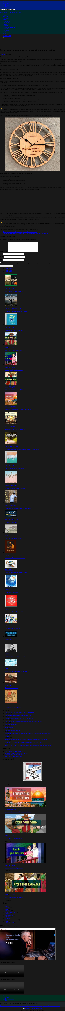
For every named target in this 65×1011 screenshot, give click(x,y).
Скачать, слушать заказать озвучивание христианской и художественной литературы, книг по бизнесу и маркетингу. (30, 1006)
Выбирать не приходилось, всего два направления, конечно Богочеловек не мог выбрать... (28, 733)
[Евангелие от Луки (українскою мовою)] (10, 552)
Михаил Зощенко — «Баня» (11, 688)
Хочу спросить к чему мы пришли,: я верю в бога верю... (19, 712)
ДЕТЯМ (5, 19)
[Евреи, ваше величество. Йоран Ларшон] (11, 424)
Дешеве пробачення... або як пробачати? (15, 488)
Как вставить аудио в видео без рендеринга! (16, 671)
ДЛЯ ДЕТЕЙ (12, 347)
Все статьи (6, 3)
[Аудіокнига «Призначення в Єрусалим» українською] (11, 404)
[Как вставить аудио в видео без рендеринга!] (11, 665)
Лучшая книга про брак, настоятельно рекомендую (18, 715)
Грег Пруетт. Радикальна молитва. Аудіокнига (16, 311)
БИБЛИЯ (5, 16)
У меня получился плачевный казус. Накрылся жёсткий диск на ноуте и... (23, 721)
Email (1, 257)
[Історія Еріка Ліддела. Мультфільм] (11, 364)
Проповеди (6, 30)
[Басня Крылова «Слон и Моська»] (11, 702)
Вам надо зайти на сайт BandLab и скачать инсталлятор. (19, 718)
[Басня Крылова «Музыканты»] (11, 623)
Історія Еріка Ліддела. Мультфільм (14, 370)
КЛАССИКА (6, 18)
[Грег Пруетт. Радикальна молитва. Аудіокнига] (11, 306)
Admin (3, 54)
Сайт (1, 260)
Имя (1, 254)
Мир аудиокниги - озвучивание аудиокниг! (10, 12)
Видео (4, 31)
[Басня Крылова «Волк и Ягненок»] (11, 532)
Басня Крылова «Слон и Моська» (13, 708)
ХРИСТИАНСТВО (9, 288)
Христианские (6, 21)
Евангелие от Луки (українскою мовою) (15, 558)
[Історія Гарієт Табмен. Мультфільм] (11, 344)
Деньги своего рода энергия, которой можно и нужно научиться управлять (24, 742)
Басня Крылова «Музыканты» (12, 628)
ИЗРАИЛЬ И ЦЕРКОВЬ (10, 407)
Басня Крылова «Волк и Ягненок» (13, 538)
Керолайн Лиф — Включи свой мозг (14, 330)
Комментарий (4, 251)
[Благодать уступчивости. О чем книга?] (11, 463)
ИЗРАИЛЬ (5, 25)
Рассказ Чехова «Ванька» (11, 592)
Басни (6, 535)
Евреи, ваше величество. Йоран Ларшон (15, 429)
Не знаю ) (7, 736)
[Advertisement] (29, 43)
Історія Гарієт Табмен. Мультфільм (13, 350)
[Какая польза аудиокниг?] (11, 517)
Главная (5, 2)
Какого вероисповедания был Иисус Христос (16, 572)
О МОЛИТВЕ (6, 22)
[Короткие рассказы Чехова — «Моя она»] (11, 651)
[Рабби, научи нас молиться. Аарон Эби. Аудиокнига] (11, 502)
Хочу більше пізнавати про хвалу (13, 730)
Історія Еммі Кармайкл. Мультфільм (14, 390)
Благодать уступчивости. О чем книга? (14, 468)
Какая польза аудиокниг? (11, 522)
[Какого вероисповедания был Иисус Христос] (11, 567)
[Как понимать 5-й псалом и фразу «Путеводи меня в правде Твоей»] (11, 444)
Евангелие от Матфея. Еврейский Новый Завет (17, 612)
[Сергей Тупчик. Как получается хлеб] (11, 286)
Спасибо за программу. (11, 724)
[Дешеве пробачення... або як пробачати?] (11, 483)
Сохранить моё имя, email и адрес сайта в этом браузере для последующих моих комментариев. (27, 263)
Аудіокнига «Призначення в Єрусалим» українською (18, 409)
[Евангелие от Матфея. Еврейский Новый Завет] (11, 606)
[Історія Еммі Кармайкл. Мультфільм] (11, 384)
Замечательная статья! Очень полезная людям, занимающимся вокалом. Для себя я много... (28, 745)
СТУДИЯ (5, 6)
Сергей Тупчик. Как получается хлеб (14, 291)
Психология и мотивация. (11, 485)
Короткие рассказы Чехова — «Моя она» (15, 657)
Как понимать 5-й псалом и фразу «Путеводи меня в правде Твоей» (22, 449)
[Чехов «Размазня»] (11, 636)
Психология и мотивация (9, 27)
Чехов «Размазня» (9, 642)
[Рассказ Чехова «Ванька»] (11, 587)
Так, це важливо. (9, 727)
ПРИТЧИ (5, 28)
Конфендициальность (8, 5)
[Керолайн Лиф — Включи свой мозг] (11, 324)
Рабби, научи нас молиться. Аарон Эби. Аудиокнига (18, 508)
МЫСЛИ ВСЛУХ (7, 24)
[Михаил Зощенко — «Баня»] (11, 682)
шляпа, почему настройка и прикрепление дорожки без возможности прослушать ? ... (27, 739)
